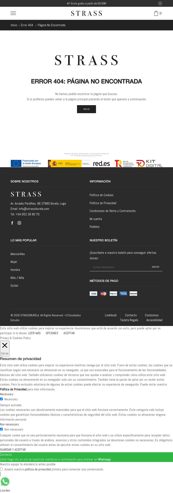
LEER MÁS (34, 333)
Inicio (14, 25)
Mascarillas (18, 254)
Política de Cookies (102, 195)
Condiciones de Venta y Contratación (113, 211)
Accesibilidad (154, 320)
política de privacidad (38, 469)
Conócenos (152, 315)
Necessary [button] (6, 394)
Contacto (131, 315)
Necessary (11, 399)
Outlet (14, 285)
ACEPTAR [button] (69, 333)
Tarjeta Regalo (129, 320)
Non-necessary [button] (9, 424)
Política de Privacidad (103, 203)
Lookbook (111, 315)
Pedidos (95, 226)
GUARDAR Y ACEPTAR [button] (13, 449)
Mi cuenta (96, 219)
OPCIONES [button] (52, 333)
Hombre (15, 270)
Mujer (14, 261)
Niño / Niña (17, 278)
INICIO (86, 109)
